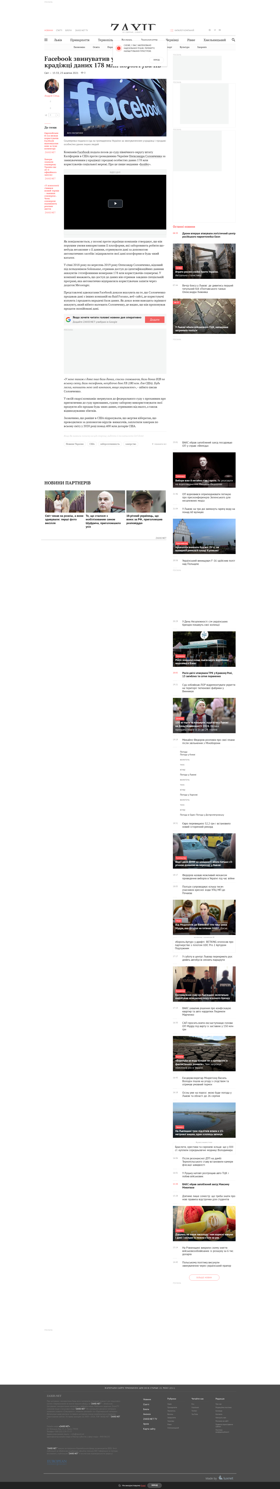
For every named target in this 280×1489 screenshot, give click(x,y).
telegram (215, 30)
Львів (58, 40)
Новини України (75, 443)
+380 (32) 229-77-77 (63, 1431)
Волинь (127, 40)
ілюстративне (77, 133)
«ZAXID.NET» (64, 1426)
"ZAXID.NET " (96, 1403)
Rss (193, 1404)
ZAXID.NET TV (81, 30)
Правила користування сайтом (224, 1425)
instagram (210, 30)
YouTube (195, 1414)
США (92, 443)
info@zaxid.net (77, 1434)
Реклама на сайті (222, 1421)
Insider (144, 164)
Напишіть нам (221, 1417)
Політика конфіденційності (222, 1431)
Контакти (219, 1414)
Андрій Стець (52, 95)
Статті (59, 30)
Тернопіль (105, 40)
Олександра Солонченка (145, 156)
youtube (220, 30)
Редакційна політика (223, 1407)
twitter (204, 30)
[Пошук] (232, 39)
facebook (199, 30)
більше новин (204, 1277)
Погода (183, 751)
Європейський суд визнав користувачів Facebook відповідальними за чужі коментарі (51, 141)
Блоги (68, 30)
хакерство (130, 443)
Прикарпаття (79, 40)
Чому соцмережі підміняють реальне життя (51, 197)
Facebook (83, 152)
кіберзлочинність (110, 443)
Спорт (168, 47)
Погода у (187, 754)
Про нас (219, 1404)
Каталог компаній (184, 30)
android (225, 30)
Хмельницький (215, 40)
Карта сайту (149, 1428)
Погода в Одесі (187, 814)
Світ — (48, 72)
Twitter (194, 1411)
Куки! (143, 1485)
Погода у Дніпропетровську (210, 814)
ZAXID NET (133, 26)
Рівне (191, 40)
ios (230, 30)
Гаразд (156, 60)
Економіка (79, 47)
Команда (219, 1411)
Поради (111, 47)
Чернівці (172, 40)
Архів (146, 1423)
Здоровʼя (201, 47)
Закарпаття (149, 40)
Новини (48, 30)
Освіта (96, 47)
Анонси (147, 1414)
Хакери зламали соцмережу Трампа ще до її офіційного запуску (50, 167)
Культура (184, 47)
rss (235, 30)
